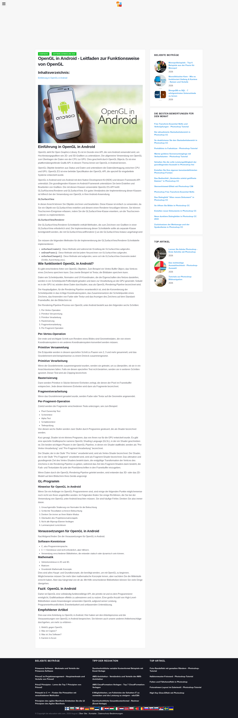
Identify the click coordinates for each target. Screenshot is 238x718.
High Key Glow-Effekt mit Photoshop (167, 693)
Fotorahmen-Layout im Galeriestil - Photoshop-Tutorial (175, 687)
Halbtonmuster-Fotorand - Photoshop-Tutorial (171, 676)
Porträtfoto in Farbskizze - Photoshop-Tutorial (176, 148)
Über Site (83, 713)
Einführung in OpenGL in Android (52, 78)
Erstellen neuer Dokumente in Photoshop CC (175, 211)
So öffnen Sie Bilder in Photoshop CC (172, 205)
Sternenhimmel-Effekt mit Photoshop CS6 (173, 186)
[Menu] (3, 3)
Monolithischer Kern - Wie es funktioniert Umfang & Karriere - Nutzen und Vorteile (183, 79)
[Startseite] (119, 4)
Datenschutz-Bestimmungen (110, 713)
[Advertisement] (119, 28)
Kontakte (93, 713)
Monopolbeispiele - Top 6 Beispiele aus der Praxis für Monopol (181, 65)
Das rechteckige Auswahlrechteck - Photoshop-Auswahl (183, 265)
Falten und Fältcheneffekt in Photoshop (168, 682)
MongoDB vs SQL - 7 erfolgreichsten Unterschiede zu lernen (182, 93)
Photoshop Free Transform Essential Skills (174, 192)
